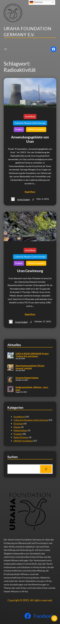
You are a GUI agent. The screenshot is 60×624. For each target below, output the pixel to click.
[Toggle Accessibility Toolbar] (54, 618)
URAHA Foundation (36, 129)
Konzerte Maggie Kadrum (27, 377)
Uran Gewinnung (30, 271)
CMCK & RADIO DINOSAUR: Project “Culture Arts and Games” (32, 354)
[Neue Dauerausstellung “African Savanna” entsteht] (10, 367)
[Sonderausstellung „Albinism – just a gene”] (10, 389)
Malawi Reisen (20, 430)
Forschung (19, 423)
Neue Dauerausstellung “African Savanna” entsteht (30, 366)
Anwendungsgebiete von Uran (30, 139)
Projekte (18, 129)
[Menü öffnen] (5, 49)
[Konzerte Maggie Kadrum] (10, 379)
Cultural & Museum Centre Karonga (30, 123)
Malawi (17, 427)
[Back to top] (52, 609)
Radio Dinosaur (21, 437)
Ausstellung (30, 116)
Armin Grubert (23, 199)
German (38, 2)
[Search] (46, 469)
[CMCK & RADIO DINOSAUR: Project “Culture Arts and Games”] (10, 355)
